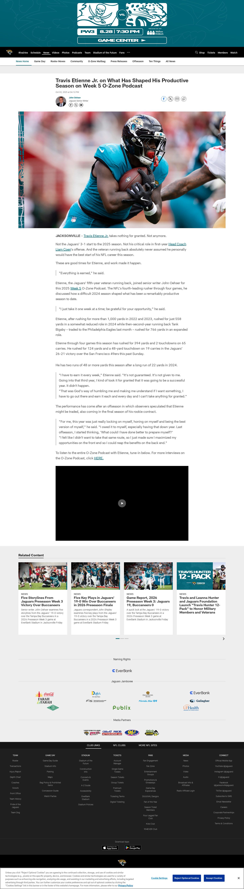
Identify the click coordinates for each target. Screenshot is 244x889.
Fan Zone (150, 766)
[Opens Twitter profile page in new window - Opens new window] (76, 105)
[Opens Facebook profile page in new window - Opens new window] (71, 105)
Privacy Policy (224, 818)
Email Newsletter (223, 801)
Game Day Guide (50, 760)
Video (185, 771)
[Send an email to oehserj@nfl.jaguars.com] (81, 105)
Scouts (15, 788)
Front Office (15, 793)
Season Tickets (117, 777)
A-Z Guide (85, 785)
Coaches (15, 782)
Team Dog (15, 812)
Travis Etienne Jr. (96, 236)
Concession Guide (50, 790)
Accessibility (85, 791)
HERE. (99, 458)
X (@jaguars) (223, 777)
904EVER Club (150, 829)
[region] (122, 878)
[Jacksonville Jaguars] (122, 863)
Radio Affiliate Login (186, 790)
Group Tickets (117, 782)
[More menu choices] (128, 52)
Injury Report (15, 771)
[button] (122, 503)
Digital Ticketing (117, 802)
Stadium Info (50, 766)
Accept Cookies (214, 878)
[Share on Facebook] (163, 100)
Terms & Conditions (224, 823)
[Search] (196, 52)
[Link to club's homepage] (9, 52)
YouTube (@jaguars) (224, 766)
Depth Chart (15, 777)
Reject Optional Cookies (186, 878)
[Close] (238, 878)
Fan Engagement (150, 760)
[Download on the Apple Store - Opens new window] (110, 848)
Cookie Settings (159, 878)
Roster (15, 760)
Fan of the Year (150, 802)
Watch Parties (50, 796)
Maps (50, 777)
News (185, 760)
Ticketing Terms (117, 796)
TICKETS (117, 755)
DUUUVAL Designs (150, 796)
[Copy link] (183, 99)
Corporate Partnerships (223, 812)
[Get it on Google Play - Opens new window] (133, 849)
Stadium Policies (85, 804)
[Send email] (177, 100)
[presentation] (224, 639)
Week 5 (75, 288)
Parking (50, 771)
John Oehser (75, 97)
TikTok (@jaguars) (224, 790)
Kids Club (150, 824)
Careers (223, 807)
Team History (15, 799)
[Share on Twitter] (170, 100)
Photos (186, 766)
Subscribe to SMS (224, 796)
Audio (185, 777)
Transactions (15, 766)
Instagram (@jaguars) (223, 771)
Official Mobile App (223, 760)
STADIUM (85, 755)
